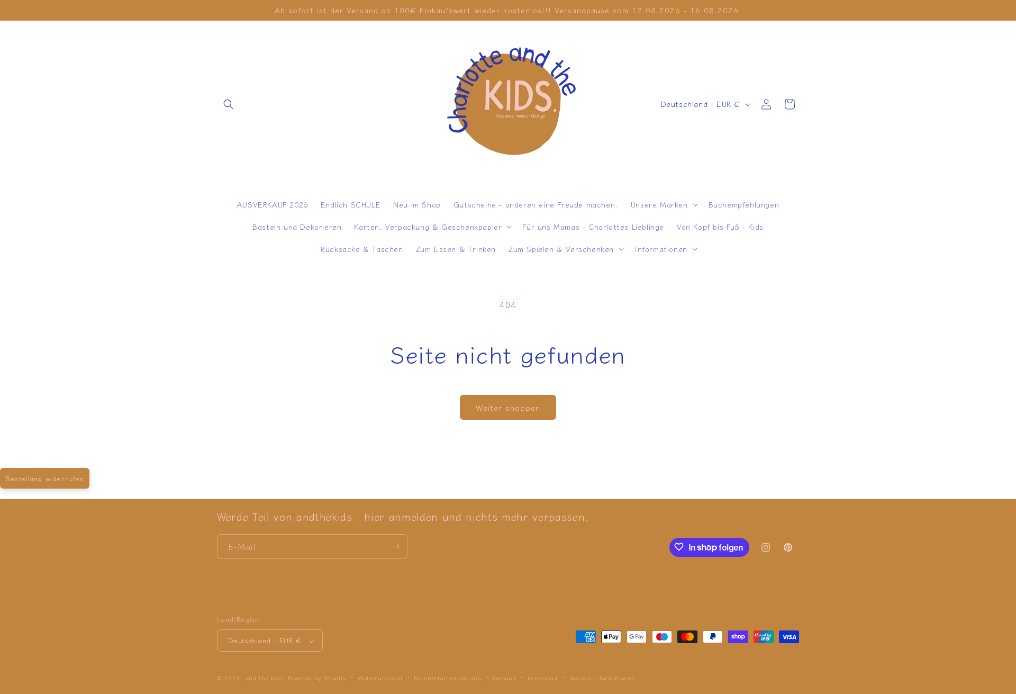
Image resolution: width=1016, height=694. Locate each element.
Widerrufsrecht (380, 677)
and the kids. (267, 678)
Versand (504, 677)
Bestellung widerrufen (44, 478)
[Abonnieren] (395, 546)
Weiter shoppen (508, 407)
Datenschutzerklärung (447, 677)
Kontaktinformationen (603, 677)
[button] (228, 104)
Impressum (543, 677)
